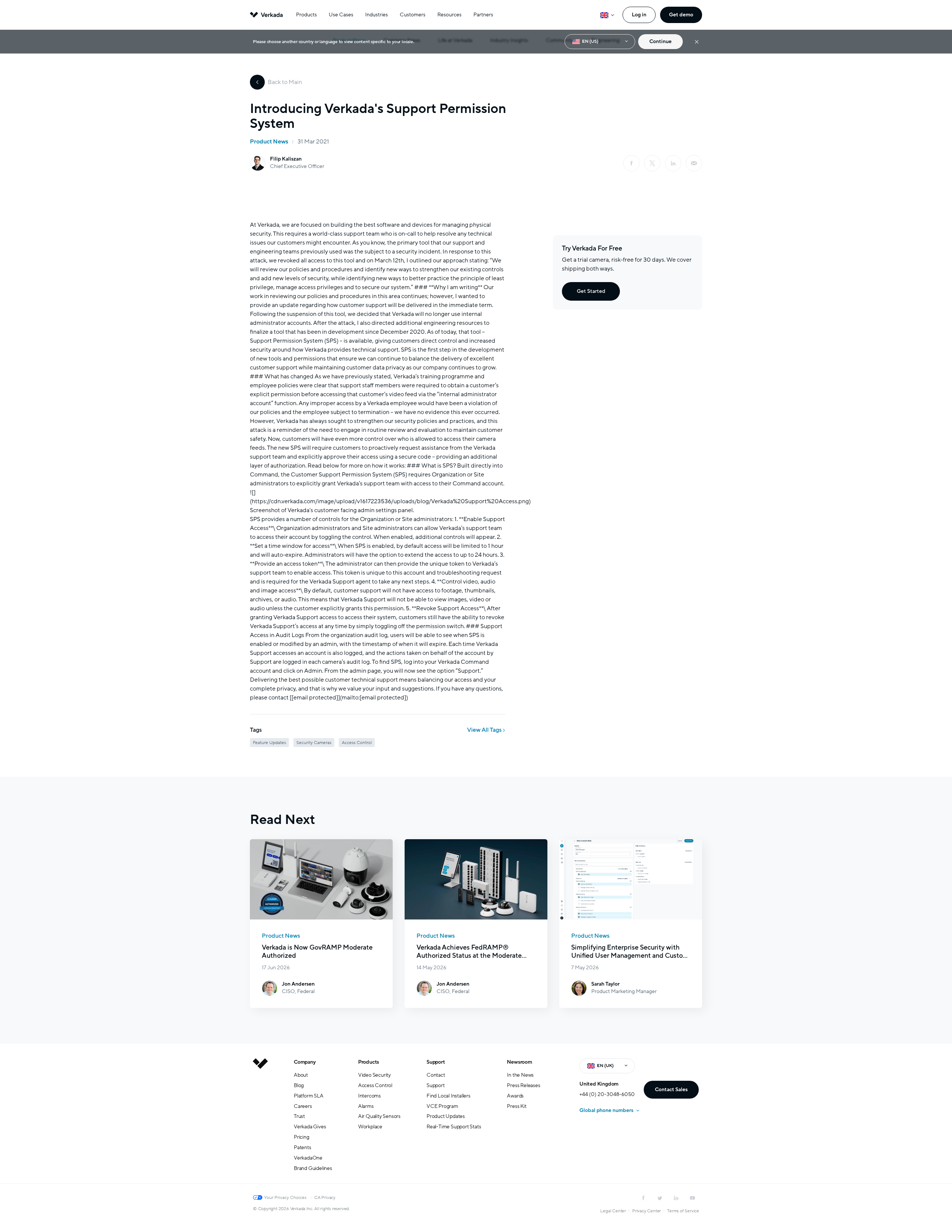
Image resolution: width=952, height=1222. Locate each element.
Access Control (375, 1085)
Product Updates (446, 1116)
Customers (412, 14)
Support (436, 1062)
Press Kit (516, 1106)
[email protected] (315, 698)
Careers (303, 1106)
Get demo (681, 14)
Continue (660, 41)
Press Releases (523, 1085)
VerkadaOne (308, 1157)
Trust (299, 1116)
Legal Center (613, 1211)
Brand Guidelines (313, 1168)
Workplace (370, 1126)
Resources (449, 14)
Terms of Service (683, 1211)
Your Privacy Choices (285, 1197)
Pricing (301, 1137)
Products (306, 14)
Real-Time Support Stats (454, 1126)
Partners (483, 14)
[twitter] (659, 1198)
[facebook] (631, 163)
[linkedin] (673, 163)
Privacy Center (646, 1211)
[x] (652, 163)
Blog (299, 1085)
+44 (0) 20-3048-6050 (607, 1094)
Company (305, 1062)
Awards (515, 1095)
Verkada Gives (310, 1126)
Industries (376, 14)
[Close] (696, 41)
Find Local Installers (448, 1095)
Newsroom (519, 1062)
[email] (694, 163)
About (301, 1075)
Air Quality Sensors (379, 1116)
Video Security (374, 1075)
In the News (520, 1075)
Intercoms (369, 1095)
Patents (302, 1147)
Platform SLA (309, 1095)
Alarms (366, 1106)
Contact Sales (671, 1089)
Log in (639, 14)
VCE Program (442, 1106)
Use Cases (341, 14)
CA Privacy (324, 1197)
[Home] (260, 1120)
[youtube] (692, 1198)
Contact (436, 1075)
